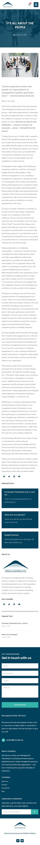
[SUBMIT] (34, 811)
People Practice (11, 535)
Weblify (25, 833)
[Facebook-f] (17, 840)
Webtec (33, 833)
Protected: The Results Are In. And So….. (15, 623)
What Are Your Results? (14, 515)
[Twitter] (22, 840)
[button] (36, 4)
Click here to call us (14, 740)
